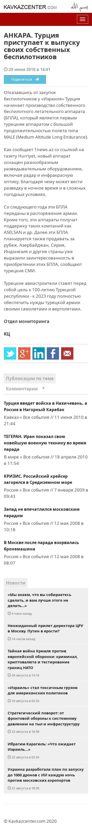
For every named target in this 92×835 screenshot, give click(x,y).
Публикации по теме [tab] (30, 378)
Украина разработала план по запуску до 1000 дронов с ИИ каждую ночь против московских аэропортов (46, 778)
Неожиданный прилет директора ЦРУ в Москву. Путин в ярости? (45, 632)
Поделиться (23, 79)
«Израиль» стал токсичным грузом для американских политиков (42, 694)
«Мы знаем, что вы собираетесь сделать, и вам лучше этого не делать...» (39, 603)
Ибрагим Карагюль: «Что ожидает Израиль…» (42, 750)
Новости (15, 583)
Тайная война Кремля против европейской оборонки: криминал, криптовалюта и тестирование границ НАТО (43, 662)
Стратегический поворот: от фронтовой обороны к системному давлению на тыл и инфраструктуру (43, 722)
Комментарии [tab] (25, 389)
